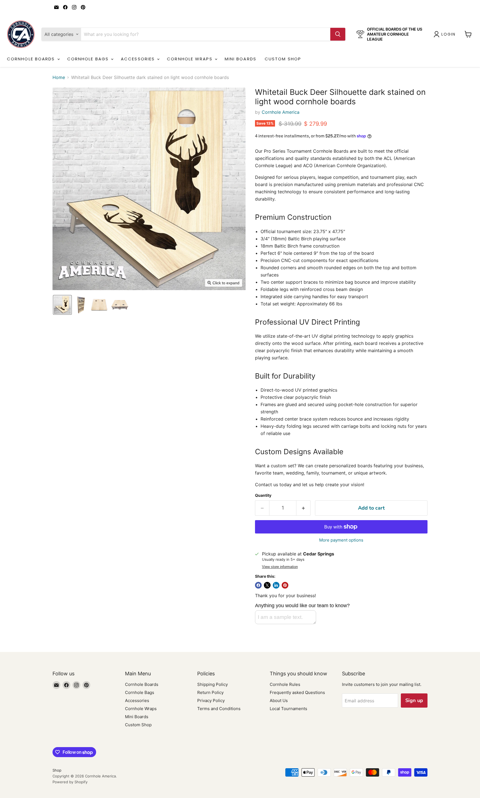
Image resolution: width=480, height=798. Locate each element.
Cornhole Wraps (190, 59)
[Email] (56, 7)
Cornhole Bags (88, 59)
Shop (56, 770)
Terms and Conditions (219, 708)
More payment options (341, 540)
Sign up (414, 700)
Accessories (138, 59)
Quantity (263, 495)
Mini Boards (240, 59)
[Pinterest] (83, 7)
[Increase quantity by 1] (303, 508)
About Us (279, 700)
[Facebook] (65, 7)
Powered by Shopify (70, 782)
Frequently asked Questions (297, 692)
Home (58, 77)
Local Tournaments (288, 708)
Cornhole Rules (285, 684)
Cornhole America (280, 112)
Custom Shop (283, 59)
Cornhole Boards (32, 59)
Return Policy (210, 692)
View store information (280, 567)
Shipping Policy (212, 684)
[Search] (337, 34)
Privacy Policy (211, 700)
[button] (446, 34)
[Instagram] (74, 7)
